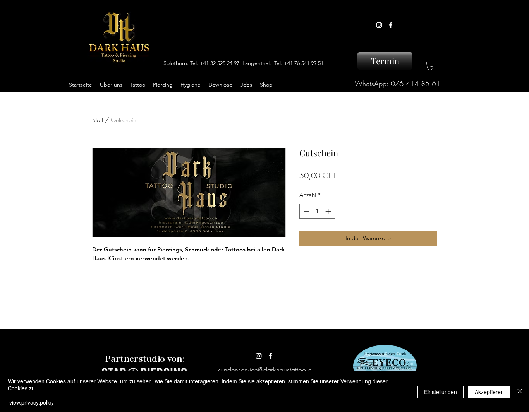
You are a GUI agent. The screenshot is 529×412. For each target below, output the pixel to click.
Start (97, 120)
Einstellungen (440, 392)
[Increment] (329, 211)
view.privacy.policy (31, 402)
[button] (430, 66)
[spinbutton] (317, 211)
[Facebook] (391, 25)
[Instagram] (379, 25)
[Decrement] (306, 211)
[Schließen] (519, 392)
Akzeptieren (489, 392)
